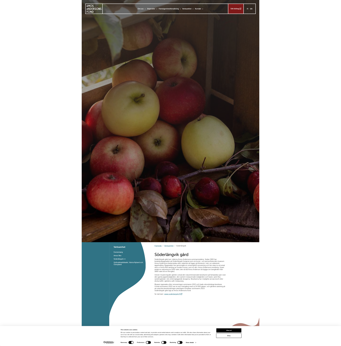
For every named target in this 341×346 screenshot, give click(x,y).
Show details (190, 342)
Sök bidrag (235, 9)
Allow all (229, 330)
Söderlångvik (119, 259)
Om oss (141, 9)
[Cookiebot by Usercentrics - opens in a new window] (109, 342)
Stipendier (151, 9)
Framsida (158, 246)
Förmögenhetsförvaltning (169, 9)
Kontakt (198, 9)
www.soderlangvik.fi (172, 294)
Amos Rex (117, 256)
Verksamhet (186, 9)
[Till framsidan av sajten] (94, 9)
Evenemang (118, 252)
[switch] (148, 342)
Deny (228, 335)
